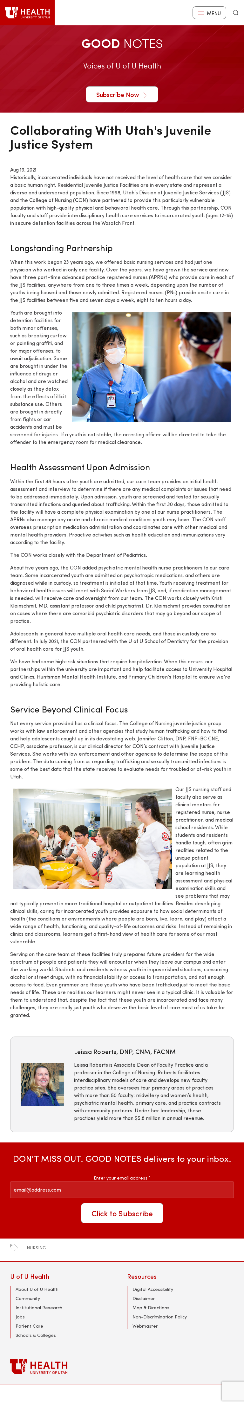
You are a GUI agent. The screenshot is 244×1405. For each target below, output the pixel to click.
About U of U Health (37, 1289)
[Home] (27, 12)
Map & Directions (150, 1307)
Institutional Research (39, 1307)
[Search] (236, 13)
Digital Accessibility (152, 1289)
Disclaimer (143, 1298)
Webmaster (145, 1326)
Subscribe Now (118, 94)
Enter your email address (122, 1178)
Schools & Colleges (36, 1335)
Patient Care (29, 1326)
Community (28, 1298)
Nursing (36, 1248)
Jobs (20, 1317)
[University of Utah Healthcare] (122, 1366)
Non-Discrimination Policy (159, 1317)
